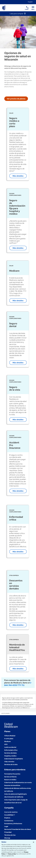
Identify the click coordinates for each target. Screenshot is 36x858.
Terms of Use (12, 854)
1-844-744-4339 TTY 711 (18, 683)
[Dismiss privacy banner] (33, 842)
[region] (18, 701)
